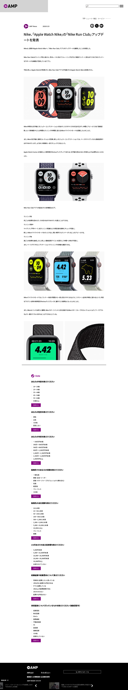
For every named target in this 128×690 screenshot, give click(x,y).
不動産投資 (37, 622)
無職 (34, 534)
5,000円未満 (37, 550)
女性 (34, 420)
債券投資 (36, 631)
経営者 (35, 486)
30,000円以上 (38, 561)
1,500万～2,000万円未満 (41, 456)
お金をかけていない (39, 564)
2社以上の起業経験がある (41, 589)
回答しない (36, 426)
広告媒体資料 (45, 677)
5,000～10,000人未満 (40, 525)
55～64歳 (36, 398)
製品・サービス (99, 18)
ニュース (89, 18)
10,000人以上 (38, 528)
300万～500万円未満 (40, 445)
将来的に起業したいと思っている (43, 580)
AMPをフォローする (83, 672)
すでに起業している (39, 586)
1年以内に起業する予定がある (43, 583)
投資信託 (36, 611)
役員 (34, 483)
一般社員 (36, 475)
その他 (35, 423)
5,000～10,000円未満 (40, 553)
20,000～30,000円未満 (41, 558)
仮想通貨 (36, 619)
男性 (34, 417)
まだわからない (38, 592)
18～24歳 (36, 387)
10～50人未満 (38, 511)
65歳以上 (36, 401)
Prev (36, 685)
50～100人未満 (38, 514)
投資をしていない (39, 636)
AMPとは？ (30, 672)
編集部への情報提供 (33, 677)
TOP (84, 18)
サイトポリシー (45, 672)
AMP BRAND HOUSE (34, 681)
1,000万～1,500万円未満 (41, 453)
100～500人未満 (38, 517)
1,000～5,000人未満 (40, 522)
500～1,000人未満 (39, 520)
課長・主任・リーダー (39, 478)
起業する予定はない (39, 595)
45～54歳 (36, 395)
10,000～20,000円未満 (41, 556)
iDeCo (35, 616)
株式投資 (36, 613)
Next (91, 685)
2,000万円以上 (38, 459)
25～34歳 (36, 389)
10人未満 (36, 508)
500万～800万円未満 (40, 447)
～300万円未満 (38, 442)
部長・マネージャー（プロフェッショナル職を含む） (48, 481)
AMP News (33, 26)
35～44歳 (36, 392)
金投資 (35, 628)
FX (34, 625)
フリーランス (37, 489)
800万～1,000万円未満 (41, 450)
